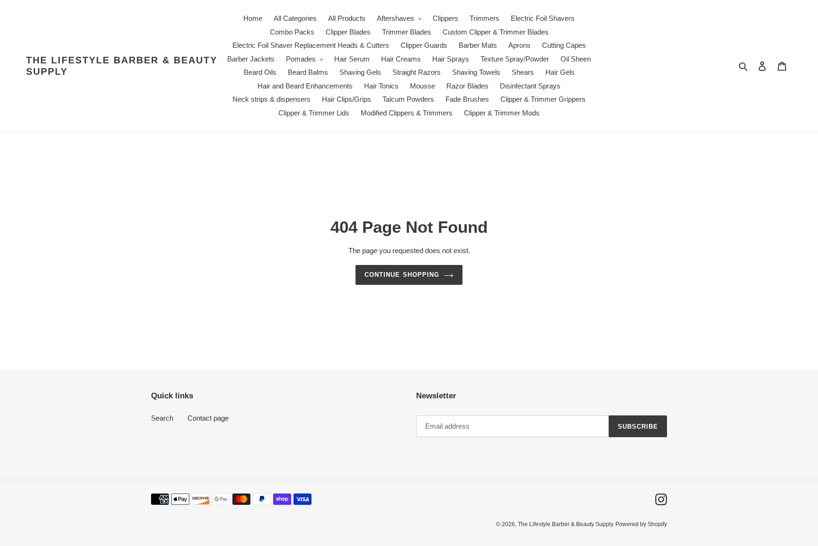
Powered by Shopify (641, 524)
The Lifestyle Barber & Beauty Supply (121, 66)
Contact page (208, 418)
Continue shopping (402, 274)
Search (162, 418)
